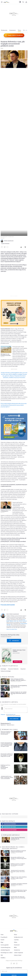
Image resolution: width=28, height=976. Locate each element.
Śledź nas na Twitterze (10, 827)
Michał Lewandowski (8, 240)
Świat (2, 934)
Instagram (17, 963)
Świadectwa (17, 950)
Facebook (11, 963)
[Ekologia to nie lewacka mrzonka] (6, 349)
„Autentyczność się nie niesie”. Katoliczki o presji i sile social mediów (7, 777)
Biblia (15, 947)
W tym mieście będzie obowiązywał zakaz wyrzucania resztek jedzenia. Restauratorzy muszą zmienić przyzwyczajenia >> (14, 405)
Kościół (12, 899)
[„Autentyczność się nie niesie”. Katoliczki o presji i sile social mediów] (20, 780)
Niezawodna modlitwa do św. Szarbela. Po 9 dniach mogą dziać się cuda (7, 755)
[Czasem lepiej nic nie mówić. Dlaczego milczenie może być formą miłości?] (5, 694)
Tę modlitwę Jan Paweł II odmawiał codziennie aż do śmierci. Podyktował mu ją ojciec (19, 885)
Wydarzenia (4, 30)
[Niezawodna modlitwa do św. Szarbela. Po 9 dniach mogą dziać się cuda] (20, 757)
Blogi (2, 942)
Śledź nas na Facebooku (10, 824)
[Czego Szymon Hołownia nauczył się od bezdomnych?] (6, 839)
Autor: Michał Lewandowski (12, 614)
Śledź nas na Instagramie (10, 829)
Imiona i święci (17, 955)
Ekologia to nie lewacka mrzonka (6, 354)
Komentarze (12, 30)
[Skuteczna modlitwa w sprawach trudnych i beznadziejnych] (20, 735)
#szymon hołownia (13, 669)
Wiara (19, 30)
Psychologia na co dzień (6, 952)
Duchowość (13, 840)
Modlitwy (3, 957)
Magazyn (2, 356)
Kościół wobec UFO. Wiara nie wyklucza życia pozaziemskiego (18, 897)
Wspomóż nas (15, 640)
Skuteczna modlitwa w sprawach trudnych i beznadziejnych (6, 733)
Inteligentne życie (18, 937)
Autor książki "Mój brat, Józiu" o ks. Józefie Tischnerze (16, 620)
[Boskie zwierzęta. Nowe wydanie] (7, 655)
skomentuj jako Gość (11, 714)
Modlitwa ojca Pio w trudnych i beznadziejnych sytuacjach (5, 766)
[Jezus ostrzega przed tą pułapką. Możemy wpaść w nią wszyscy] (5, 681)
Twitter (14, 963)
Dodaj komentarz (14, 718)
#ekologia (3, 669)
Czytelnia (16, 939)
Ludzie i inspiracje (18, 952)
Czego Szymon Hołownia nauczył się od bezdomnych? (18, 839)
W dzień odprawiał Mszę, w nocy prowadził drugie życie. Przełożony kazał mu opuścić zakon (6, 744)
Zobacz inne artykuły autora (11, 629)
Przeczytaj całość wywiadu (8, 605)
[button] (20, 2)
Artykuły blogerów (5, 950)
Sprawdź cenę (17, 661)
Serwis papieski (4, 945)
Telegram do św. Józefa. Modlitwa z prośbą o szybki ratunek (19, 877)
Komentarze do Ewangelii (16, 681)
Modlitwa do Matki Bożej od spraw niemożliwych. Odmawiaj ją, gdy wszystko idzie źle (19, 891)
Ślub (2, 955)
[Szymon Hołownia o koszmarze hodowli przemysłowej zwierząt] (6, 505)
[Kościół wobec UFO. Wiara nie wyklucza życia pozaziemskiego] (5, 899)
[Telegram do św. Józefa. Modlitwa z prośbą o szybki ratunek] (5, 879)
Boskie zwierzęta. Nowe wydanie (19, 650)
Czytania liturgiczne (5, 947)
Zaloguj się (3, 714)
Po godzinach (4, 937)
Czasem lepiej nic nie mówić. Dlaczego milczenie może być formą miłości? (19, 693)
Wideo (24, 30)
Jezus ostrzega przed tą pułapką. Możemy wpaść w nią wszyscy (18, 680)
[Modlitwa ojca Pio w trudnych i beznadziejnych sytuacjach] (20, 769)
